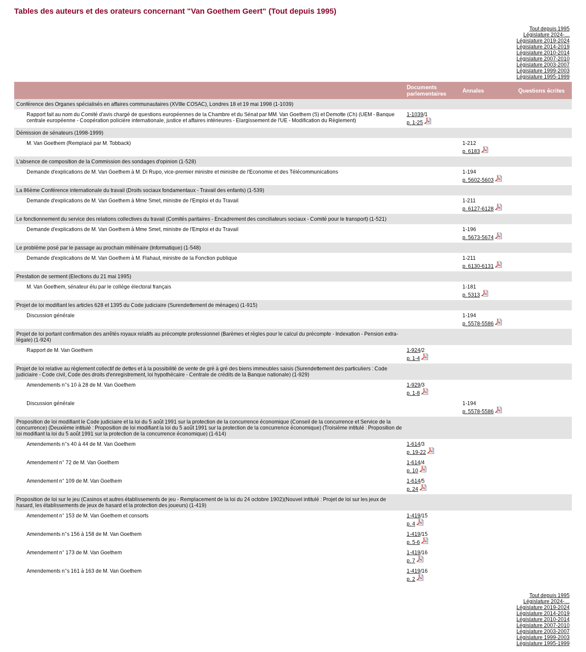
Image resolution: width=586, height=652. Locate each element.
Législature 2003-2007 (543, 65)
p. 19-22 (416, 452)
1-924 (413, 350)
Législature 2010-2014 (543, 53)
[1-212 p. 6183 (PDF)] (484, 151)
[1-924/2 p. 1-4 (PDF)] (424, 358)
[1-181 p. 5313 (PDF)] (484, 295)
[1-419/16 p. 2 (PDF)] (420, 579)
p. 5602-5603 (478, 180)
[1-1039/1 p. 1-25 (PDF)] (427, 123)
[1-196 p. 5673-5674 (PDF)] (498, 237)
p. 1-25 (415, 123)
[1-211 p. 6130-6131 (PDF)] (498, 266)
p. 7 (411, 561)
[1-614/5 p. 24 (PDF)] (423, 489)
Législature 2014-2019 (543, 47)
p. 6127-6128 (478, 209)
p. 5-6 (413, 542)
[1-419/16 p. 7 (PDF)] (420, 561)
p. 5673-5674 (478, 237)
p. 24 (412, 489)
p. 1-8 (413, 393)
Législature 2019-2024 (543, 41)
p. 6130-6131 (478, 266)
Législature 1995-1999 (543, 77)
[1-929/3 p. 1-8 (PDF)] (424, 393)
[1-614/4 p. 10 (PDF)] (423, 471)
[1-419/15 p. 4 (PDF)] (420, 524)
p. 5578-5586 (478, 324)
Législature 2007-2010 (543, 59)
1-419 (413, 516)
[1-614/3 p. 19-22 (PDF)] (430, 452)
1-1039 (415, 114)
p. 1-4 (413, 358)
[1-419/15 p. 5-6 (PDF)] (424, 542)
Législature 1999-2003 (543, 71)
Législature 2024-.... (546, 35)
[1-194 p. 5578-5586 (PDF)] (498, 324)
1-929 (413, 385)
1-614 (413, 444)
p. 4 (411, 524)
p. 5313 (471, 295)
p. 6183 (471, 151)
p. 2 (411, 579)
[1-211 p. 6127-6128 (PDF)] (498, 209)
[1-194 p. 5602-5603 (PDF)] (498, 180)
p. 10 (412, 471)
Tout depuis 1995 (549, 29)
